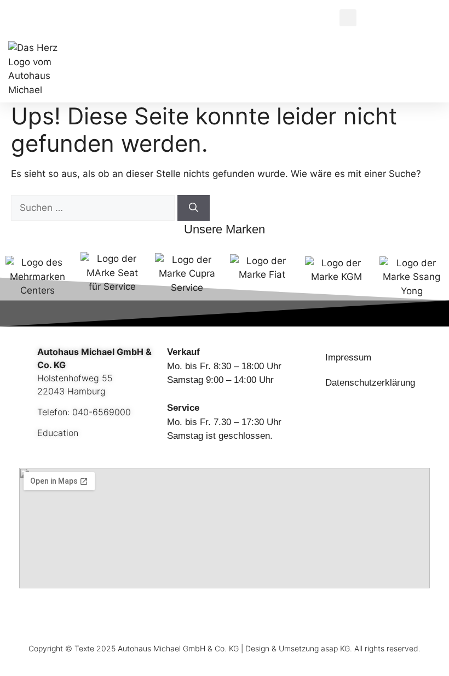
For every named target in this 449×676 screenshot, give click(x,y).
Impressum (348, 357)
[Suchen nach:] (94, 207)
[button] (347, 17)
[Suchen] (193, 208)
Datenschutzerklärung (370, 382)
